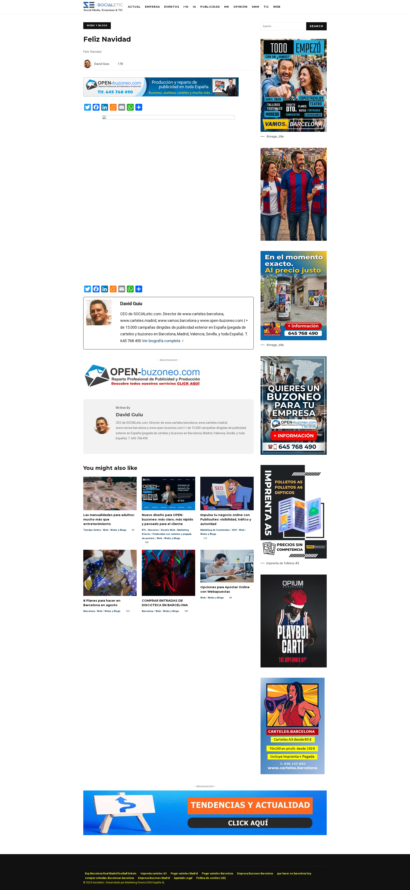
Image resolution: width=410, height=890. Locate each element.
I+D (186, 6)
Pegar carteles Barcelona (217, 873)
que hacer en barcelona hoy (294, 873)
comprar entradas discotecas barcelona (109, 878)
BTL (144, 530)
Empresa (152, 6)
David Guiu (101, 64)
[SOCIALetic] (103, 8)
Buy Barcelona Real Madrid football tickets (110, 873)
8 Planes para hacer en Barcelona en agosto (110, 573)
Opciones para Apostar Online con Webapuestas (227, 566)
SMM (255, 6)
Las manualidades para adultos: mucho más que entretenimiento (110, 493)
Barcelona (89, 611)
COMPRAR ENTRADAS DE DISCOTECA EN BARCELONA (168, 573)
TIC (266, 6)
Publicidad (210, 6)
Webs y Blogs (97, 25)
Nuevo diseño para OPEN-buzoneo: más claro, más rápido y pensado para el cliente (168, 493)
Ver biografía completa (161, 341)
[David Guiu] (102, 433)
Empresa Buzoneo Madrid (154, 878)
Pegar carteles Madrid (184, 873)
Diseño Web (168, 530)
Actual (134, 6)
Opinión (240, 6)
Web (276, 6)
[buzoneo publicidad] (161, 95)
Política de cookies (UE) (211, 878)
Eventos (171, 6)
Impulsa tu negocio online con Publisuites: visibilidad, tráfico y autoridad (227, 493)
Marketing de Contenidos (215, 530)
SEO (234, 530)
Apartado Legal (183, 878)
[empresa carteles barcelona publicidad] (293, 773)
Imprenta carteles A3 (154, 873)
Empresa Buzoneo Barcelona (255, 873)
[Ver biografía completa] (182, 340)
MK (226, 6)
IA (194, 6)
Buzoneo (153, 530)
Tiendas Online (92, 530)
